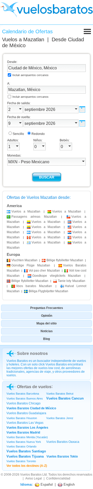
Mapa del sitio (46, 323)
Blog (46, 339)
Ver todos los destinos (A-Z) (26, 466)
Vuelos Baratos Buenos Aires (24, 398)
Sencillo (18, 134)
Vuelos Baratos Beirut (59, 393)
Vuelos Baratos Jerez (59, 418)
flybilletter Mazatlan (65, 260)
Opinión (46, 315)
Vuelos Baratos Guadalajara (26, 413)
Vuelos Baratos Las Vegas (24, 423)
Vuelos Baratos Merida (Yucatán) (27, 437)
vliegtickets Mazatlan (56, 276)
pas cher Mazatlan (44, 270)
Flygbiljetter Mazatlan (48, 291)
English (69, 484)
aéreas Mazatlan (34, 216)
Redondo (38, 134)
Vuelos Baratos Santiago (26, 451)
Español (46, 484)
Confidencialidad (58, 478)
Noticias (47, 331)
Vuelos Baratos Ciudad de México (31, 408)
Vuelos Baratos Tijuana (25, 456)
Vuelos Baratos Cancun (65, 398)
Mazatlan (24, 260)
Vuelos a (23, 39)
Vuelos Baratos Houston (21, 418)
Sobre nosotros (32, 353)
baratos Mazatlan (34, 286)
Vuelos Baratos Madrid (23, 432)
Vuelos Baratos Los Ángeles (27, 427)
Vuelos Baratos (31, 474)
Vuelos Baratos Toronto (21, 461)
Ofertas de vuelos (34, 387)
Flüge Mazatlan (30, 265)
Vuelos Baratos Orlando (21, 446)
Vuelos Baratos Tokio (62, 456)
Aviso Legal (33, 478)
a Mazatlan (25, 211)
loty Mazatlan (71, 281)
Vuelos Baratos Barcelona (22, 393)
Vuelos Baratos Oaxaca (62, 442)
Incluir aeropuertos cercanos (30, 75)
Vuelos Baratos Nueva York (23, 441)
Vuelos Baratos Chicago (23, 403)
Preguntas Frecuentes (46, 308)
